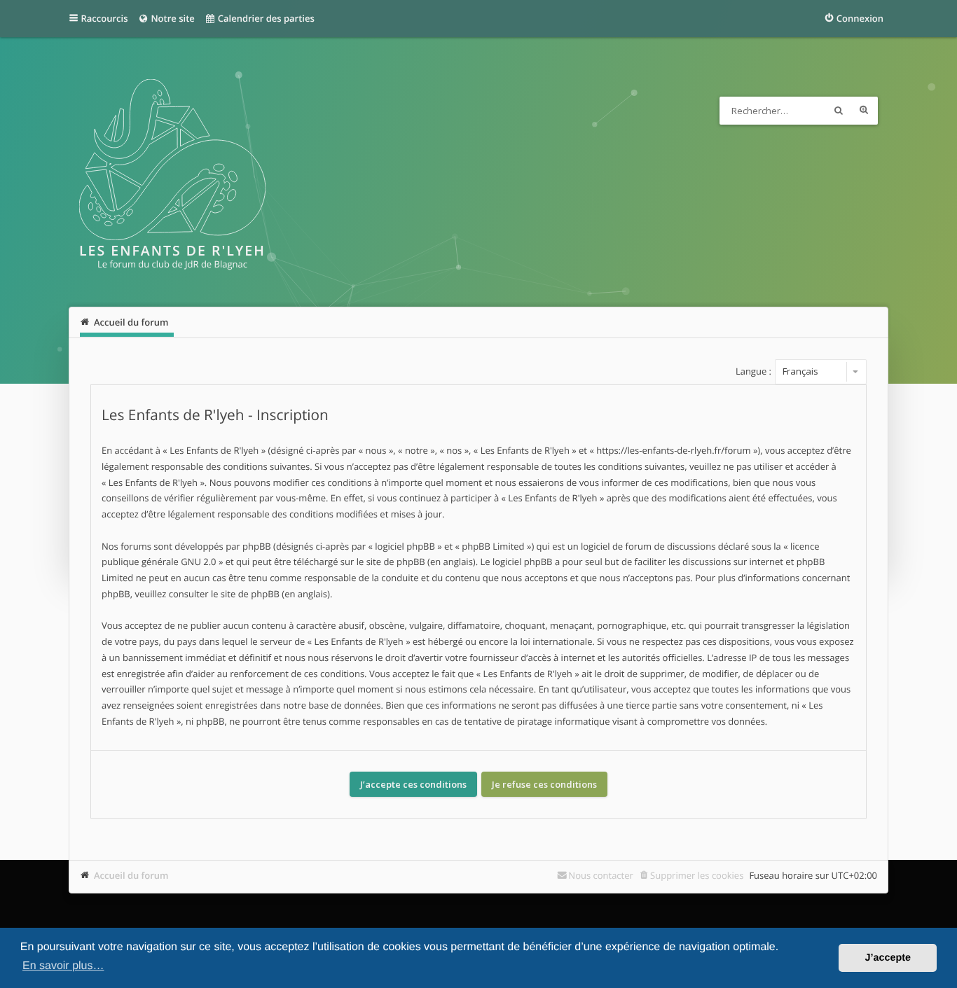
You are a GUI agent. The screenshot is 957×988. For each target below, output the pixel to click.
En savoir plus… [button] (63, 966)
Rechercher (838, 110)
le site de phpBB (391, 561)
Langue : (753, 371)
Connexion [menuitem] (859, 18)
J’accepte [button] (888, 957)
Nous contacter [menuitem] (600, 875)
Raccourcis (104, 18)
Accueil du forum (131, 875)
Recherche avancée (863, 110)
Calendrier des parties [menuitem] (264, 18)
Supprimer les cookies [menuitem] (696, 875)
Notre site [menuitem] (172, 18)
